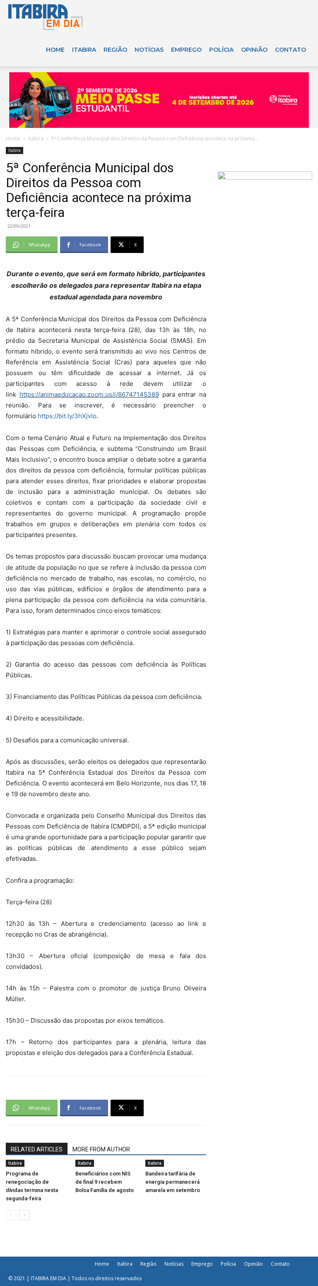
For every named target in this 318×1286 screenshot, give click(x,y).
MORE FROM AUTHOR (101, 1149)
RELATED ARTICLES (37, 1149)
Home (55, 49)
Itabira (84, 49)
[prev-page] (11, 1215)
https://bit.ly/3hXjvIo (67, 416)
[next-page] (24, 1215)
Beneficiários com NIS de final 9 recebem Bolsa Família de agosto (104, 1181)
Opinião (254, 49)
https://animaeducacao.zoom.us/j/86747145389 (89, 394)
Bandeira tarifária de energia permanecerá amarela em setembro (172, 1181)
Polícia (221, 49)
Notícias (149, 49)
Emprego (186, 49)
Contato (290, 49)
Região (115, 49)
